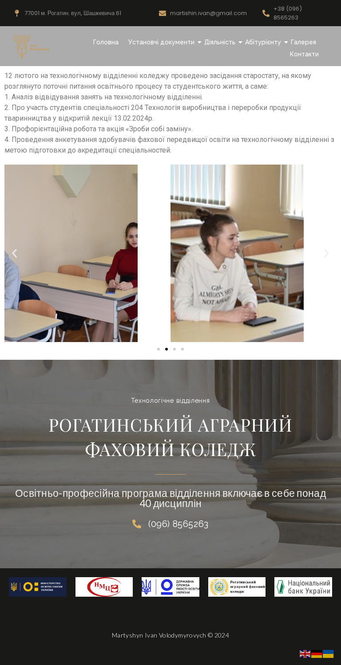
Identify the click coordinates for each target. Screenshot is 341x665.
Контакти (304, 54)
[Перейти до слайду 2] (166, 349)
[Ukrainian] (328, 653)
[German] (317, 653)
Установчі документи (161, 42)
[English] (305, 653)
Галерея (303, 42)
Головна (106, 42)
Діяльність (219, 42)
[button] (14, 253)
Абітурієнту (263, 42)
